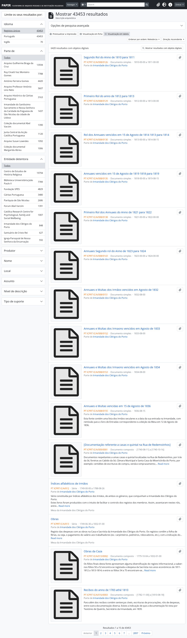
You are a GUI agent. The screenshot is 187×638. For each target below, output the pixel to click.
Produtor (9, 250)
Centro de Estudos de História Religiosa (23, 173)
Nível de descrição (15, 291)
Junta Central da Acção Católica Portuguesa (23, 134)
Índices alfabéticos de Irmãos (69, 483)
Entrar (179, 4)
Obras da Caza (93, 551)
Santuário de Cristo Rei (23, 233)
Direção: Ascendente (172, 39)
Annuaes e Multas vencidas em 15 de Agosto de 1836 (117, 406)
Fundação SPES (23, 190)
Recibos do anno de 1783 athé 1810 (106, 590)
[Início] (34, 4)
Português (23, 37)
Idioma (8, 24)
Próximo (146, 633)
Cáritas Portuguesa (23, 195)
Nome (8, 261)
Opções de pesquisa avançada (70, 25)
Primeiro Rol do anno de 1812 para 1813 (109, 96)
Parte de (9, 51)
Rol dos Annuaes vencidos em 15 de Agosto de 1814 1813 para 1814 (126, 134)
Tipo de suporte (14, 301)
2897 (135, 633)
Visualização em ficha (92, 34)
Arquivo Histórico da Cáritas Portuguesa (23, 97)
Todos (7, 57)
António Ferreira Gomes (23, 82)
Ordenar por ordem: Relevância (143, 39)
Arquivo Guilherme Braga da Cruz (23, 65)
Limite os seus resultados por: (23, 14)
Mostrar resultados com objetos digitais (163, 48)
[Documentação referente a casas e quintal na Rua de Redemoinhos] (127, 444)
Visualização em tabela (118, 34)
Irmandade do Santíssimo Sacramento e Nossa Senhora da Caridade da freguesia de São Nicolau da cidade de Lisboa (23, 111)
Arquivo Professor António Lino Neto (23, 88)
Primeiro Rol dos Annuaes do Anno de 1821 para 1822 (118, 212)
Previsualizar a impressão (64, 34)
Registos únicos (23, 31)
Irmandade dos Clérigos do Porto (23, 225)
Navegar (71, 4)
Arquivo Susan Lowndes (23, 142)
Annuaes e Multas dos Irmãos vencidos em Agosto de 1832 (121, 289)
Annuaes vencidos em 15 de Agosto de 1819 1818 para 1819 (121, 173)
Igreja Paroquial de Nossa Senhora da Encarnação (23, 240)
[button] (158, 5)
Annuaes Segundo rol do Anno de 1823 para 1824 (115, 251)
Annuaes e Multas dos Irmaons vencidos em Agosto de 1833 (122, 328)
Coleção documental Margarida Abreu (23, 148)
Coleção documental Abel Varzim (23, 125)
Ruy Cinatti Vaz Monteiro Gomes (23, 74)
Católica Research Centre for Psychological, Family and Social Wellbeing (23, 215)
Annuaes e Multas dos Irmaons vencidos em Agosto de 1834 (122, 367)
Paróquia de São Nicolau (23, 201)
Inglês (23, 42)
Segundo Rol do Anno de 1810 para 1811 (109, 57)
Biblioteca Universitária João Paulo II (23, 182)
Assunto (9, 281)
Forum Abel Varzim (23, 206)
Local (7, 271)
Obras (55, 519)
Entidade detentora (16, 159)
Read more (163, 463)
